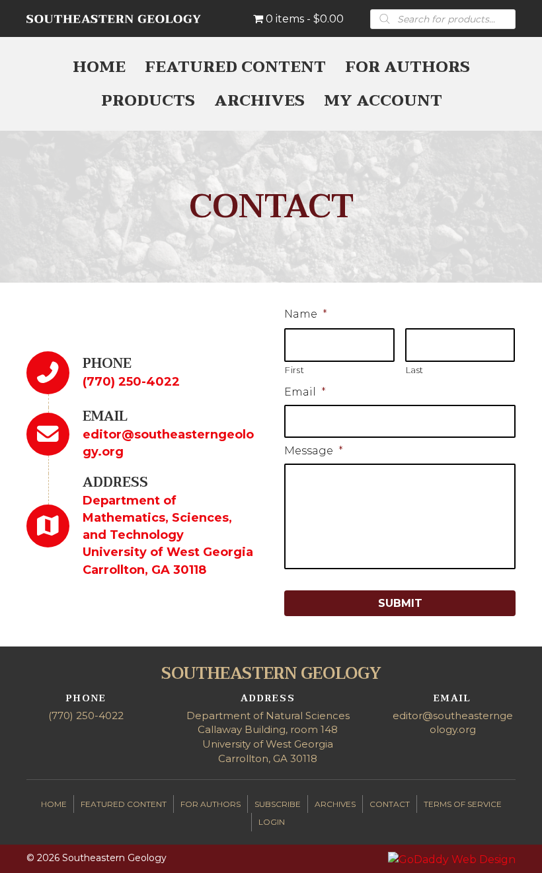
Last (415, 370)
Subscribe (277, 804)
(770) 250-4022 (131, 381)
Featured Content (235, 67)
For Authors (407, 67)
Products (148, 101)
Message (313, 450)
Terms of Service (463, 804)
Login (271, 822)
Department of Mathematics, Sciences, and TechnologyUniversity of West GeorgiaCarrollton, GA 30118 (168, 534)
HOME (99, 67)
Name (305, 314)
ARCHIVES (259, 101)
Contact (389, 804)
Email (305, 392)
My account (383, 101)
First (294, 370)
